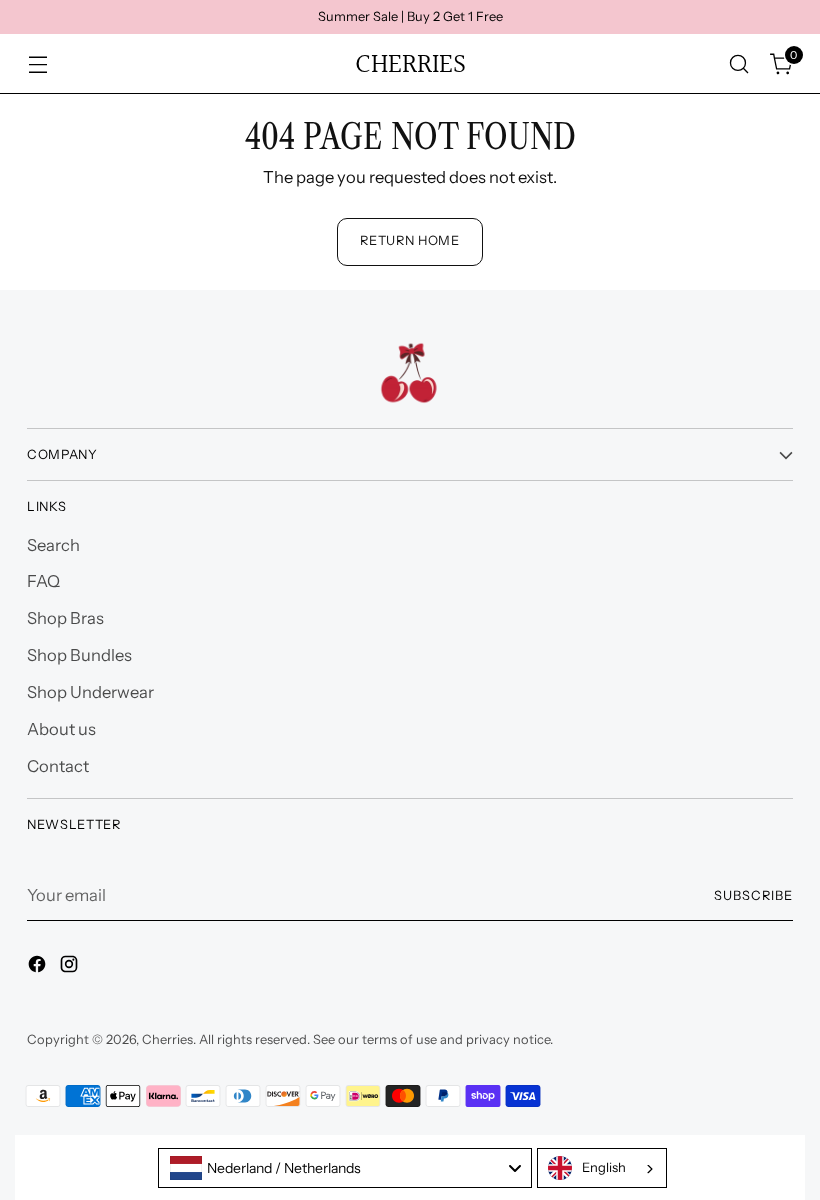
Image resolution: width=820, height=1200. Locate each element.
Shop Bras (65, 618)
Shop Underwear (90, 692)
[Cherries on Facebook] (39, 967)
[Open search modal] (739, 64)
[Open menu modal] (37, 64)
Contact (58, 766)
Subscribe (753, 895)
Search (53, 545)
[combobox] (345, 1168)
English (604, 1167)
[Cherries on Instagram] (71, 967)
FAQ (43, 581)
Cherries (167, 1039)
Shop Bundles (79, 655)
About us (61, 729)
